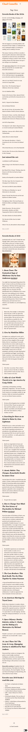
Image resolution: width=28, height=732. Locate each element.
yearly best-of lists (9, 66)
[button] (25, 730)
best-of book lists (6, 251)
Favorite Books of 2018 (11, 236)
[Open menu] (20, 4)
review (14, 278)
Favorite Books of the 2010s (13, 14)
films (13, 18)
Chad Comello (10, 3)
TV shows (17, 18)
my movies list (19, 75)
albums (4, 19)
